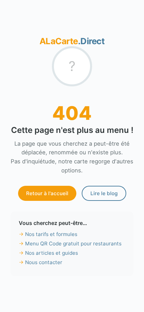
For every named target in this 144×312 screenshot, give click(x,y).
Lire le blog (104, 193)
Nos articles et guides (51, 253)
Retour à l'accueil (47, 193)
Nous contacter (43, 262)
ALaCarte (72, 41)
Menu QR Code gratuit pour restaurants (73, 243)
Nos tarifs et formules (51, 234)
